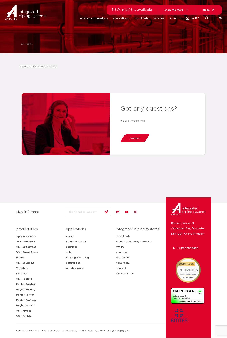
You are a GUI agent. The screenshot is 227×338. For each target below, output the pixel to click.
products (86, 18)
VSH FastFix (24, 279)
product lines (27, 229)
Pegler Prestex (25, 284)
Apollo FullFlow (26, 236)
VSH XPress (23, 311)
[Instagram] (136, 212)
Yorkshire (22, 268)
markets (102, 18)
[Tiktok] (145, 212)
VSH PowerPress (27, 252)
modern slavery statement (94, 331)
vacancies (122, 273)
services (158, 18)
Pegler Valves (25, 305)
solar (69, 252)
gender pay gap (120, 331)
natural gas (73, 263)
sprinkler (71, 247)
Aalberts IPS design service (133, 242)
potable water (75, 268)
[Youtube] (127, 212)
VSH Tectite (24, 316)
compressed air (76, 242)
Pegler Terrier (25, 295)
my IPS (120, 247)
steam (70, 236)
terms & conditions (26, 331)
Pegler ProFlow (26, 300)
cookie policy (70, 331)
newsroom (123, 263)
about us (175, 18)
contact (121, 268)
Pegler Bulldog (25, 289)
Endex (20, 257)
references (123, 257)
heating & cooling (77, 257)
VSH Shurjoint (25, 263)
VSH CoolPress (26, 242)
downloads (141, 18)
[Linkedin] (118, 212)
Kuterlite (22, 273)
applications (121, 18)
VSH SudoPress (26, 247)
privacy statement (50, 331)
